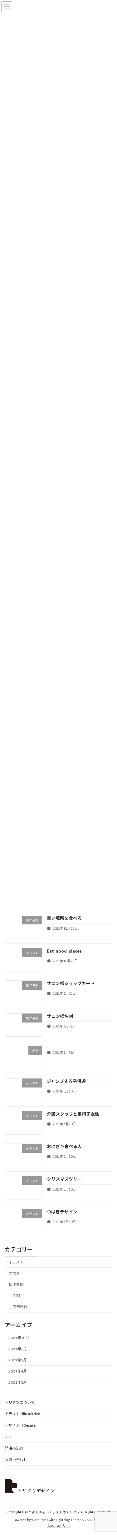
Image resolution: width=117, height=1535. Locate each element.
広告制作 (19, 1307)
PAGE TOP (108, 1482)
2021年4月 (17, 1371)
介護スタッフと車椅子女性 (73, 1114)
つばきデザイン (62, 1211)
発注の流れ (14, 1448)
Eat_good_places (64, 950)
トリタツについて (20, 1402)
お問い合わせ (16, 1459)
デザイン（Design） (22, 1425)
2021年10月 (18, 1337)
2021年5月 (17, 1360)
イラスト (15, 1262)
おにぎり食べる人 (64, 1146)
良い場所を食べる (64, 918)
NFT (8, 1436)
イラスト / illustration (22, 1414)
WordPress (39, 1520)
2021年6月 (17, 1349)
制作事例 (15, 1284)
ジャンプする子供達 (66, 1081)
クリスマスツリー (64, 1179)
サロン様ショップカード (71, 983)
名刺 (16, 1296)
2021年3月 (17, 1382)
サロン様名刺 (60, 1016)
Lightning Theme (68, 1520)
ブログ (14, 1273)
